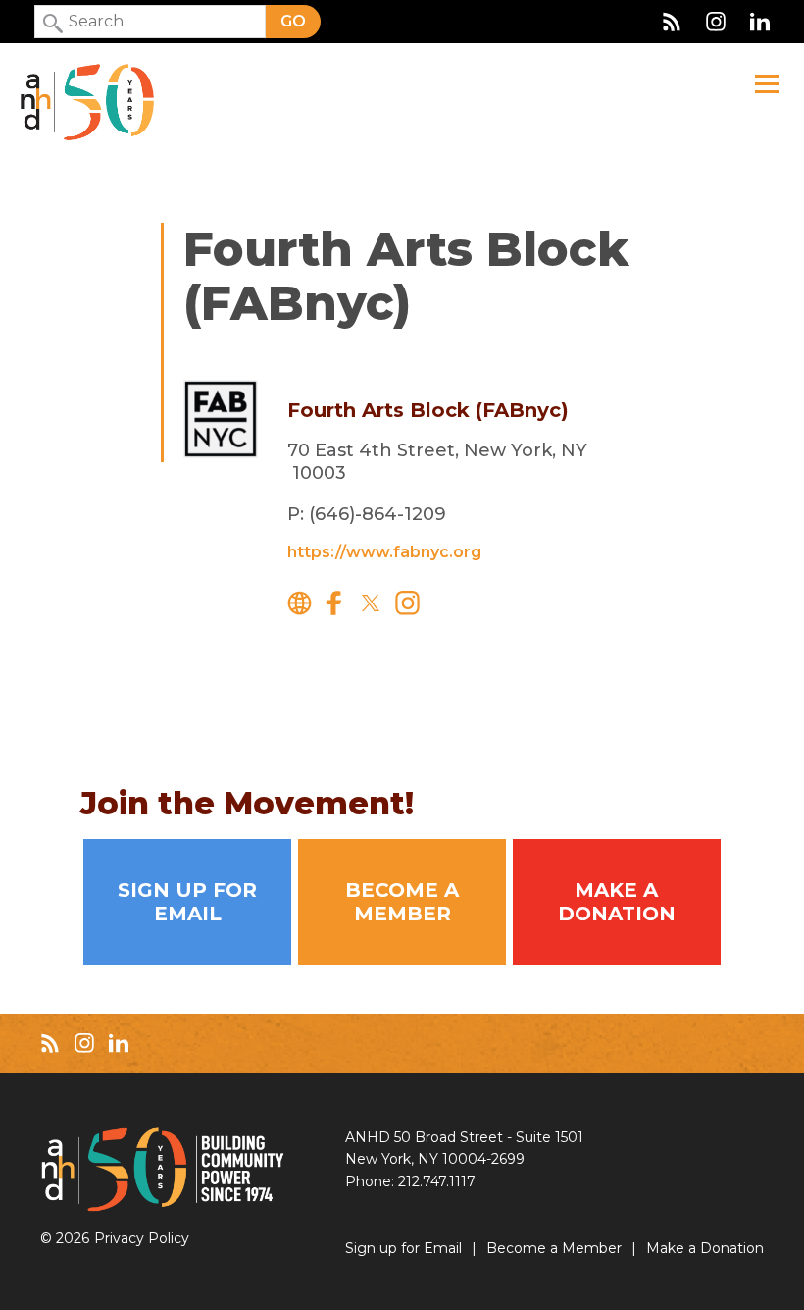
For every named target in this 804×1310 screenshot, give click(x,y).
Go (293, 21)
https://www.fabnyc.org (384, 552)
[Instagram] (716, 21)
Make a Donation (617, 901)
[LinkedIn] (760, 21)
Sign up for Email (187, 901)
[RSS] (671, 21)
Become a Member (402, 901)
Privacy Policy (141, 1238)
